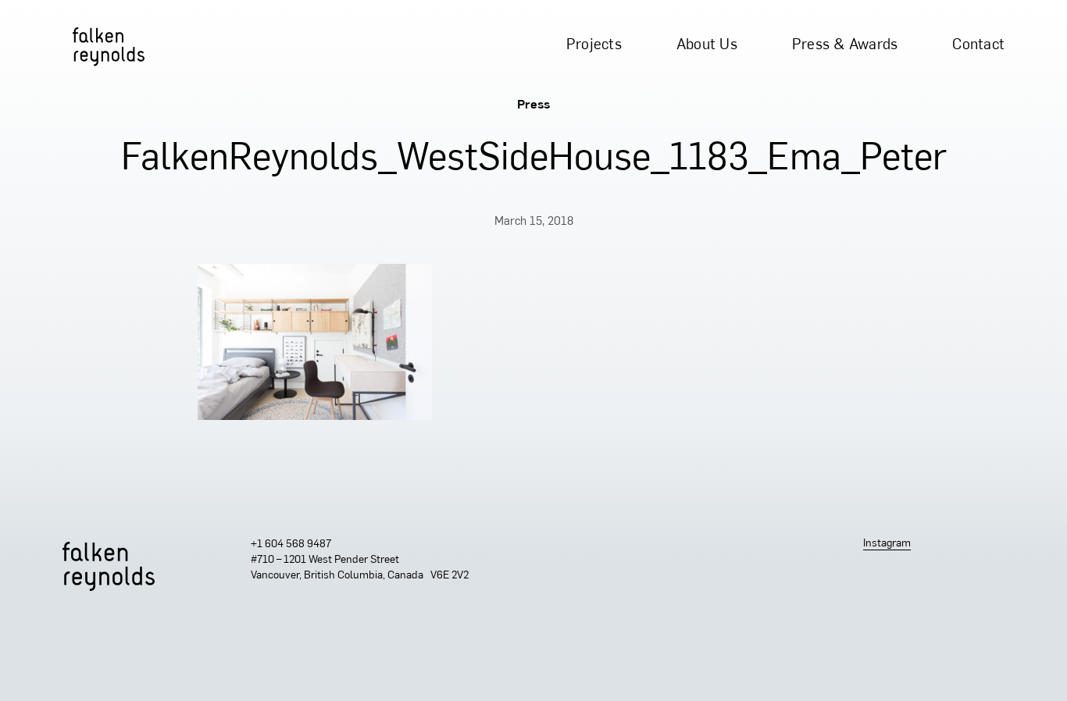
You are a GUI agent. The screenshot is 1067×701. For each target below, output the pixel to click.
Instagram (887, 544)
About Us (706, 45)
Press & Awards (845, 45)
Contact (978, 45)
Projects (594, 45)
